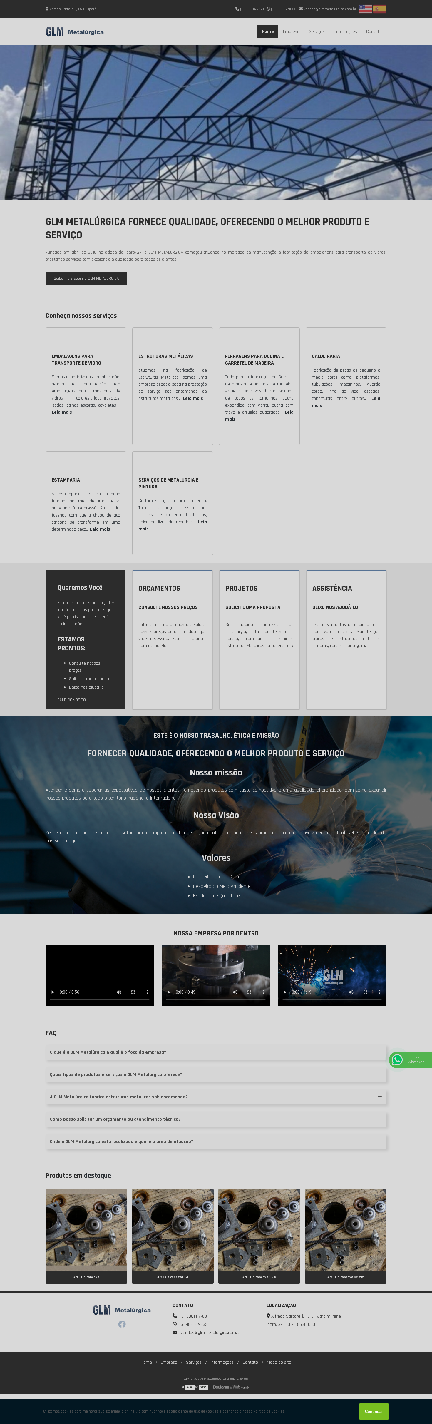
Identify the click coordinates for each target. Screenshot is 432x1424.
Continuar (374, 1411)
